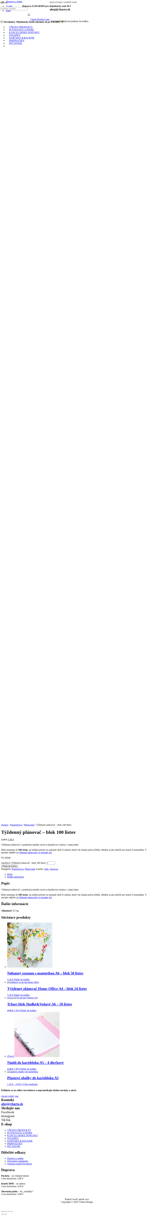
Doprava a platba (14, 1)
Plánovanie (29, 825)
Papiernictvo (16, 825)
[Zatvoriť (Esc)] (2, 1211)
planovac (54, 869)
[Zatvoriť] (3, 21)
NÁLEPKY (13, 1138)
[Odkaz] (39, 19)
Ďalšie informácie (15, 877)
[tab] (80, 874)
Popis (9, 874)
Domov (4, 825)
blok (46, 869)
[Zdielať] (5, 1211)
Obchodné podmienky (17, 1161)
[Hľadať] (1, 21)
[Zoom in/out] (11, 1211)
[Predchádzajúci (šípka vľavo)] (2, 1214)
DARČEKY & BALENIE (20, 1141)
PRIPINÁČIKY (15, 1143)
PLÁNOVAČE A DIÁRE (19, 1133)
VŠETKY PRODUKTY (19, 1130)
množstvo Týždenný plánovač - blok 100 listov (23, 863)
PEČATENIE (13, 1146)
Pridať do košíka (9, 866)
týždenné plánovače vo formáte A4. (35, 852)
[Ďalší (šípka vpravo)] (5, 1214)
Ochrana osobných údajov (19, 1163)
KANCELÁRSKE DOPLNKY (22, 1135)
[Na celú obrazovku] (8, 1211)
